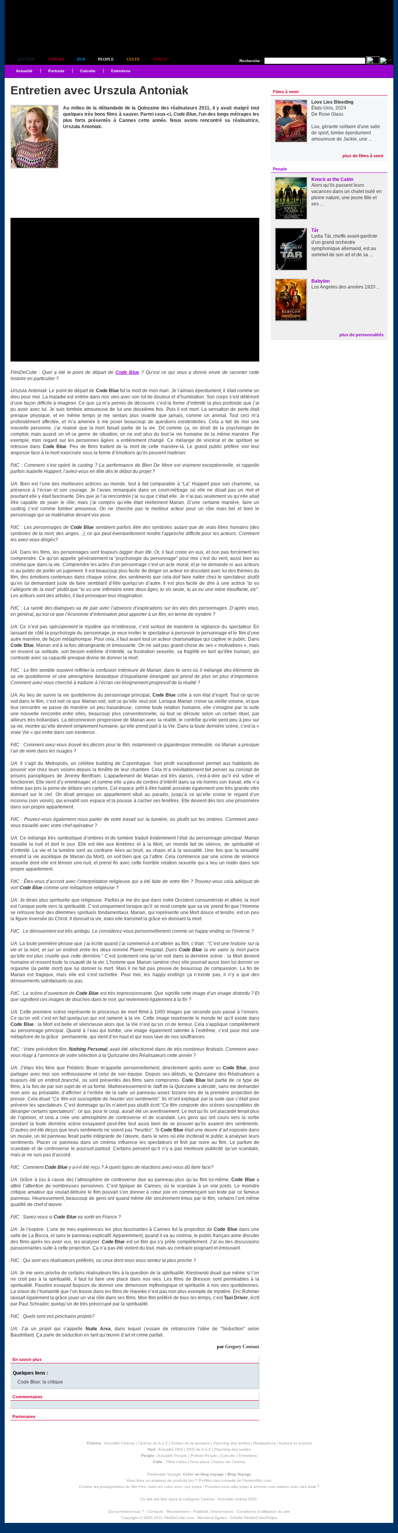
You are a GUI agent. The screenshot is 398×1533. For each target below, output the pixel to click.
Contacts (155, 1511)
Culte (133, 59)
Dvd (81, 59)
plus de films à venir (363, 155)
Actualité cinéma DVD (237, 1499)
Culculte (88, 71)
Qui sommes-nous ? (126, 1511)
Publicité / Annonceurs (213, 1511)
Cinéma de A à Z (153, 1443)
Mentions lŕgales (212, 1518)
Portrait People (203, 1455)
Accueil (26, 59)
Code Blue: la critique (40, 1382)
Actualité (24, 71)
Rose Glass (331, 114)
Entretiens (121, 71)
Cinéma (56, 59)
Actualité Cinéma (119, 1443)
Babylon (320, 281)
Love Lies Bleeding (332, 102)
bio (191, 1480)
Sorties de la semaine (190, 1443)
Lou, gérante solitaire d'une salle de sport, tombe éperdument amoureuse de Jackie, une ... (345, 133)
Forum (160, 59)
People (106, 59)
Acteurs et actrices (295, 1443)
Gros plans (199, 1462)
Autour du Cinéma (229, 1462)
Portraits (56, 71)
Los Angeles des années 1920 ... (345, 287)
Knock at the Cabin (332, 179)
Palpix (271, 1518)
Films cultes (176, 1462)
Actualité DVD (170, 1449)
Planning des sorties (231, 1443)
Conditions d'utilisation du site (263, 1511)
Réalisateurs (264, 1443)
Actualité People (172, 1455)
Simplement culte (47, 38)
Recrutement (178, 1511)
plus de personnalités (361, 334)
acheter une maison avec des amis (284, 1486)
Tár (315, 230)
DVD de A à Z (199, 1449)
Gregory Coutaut (242, 1346)
